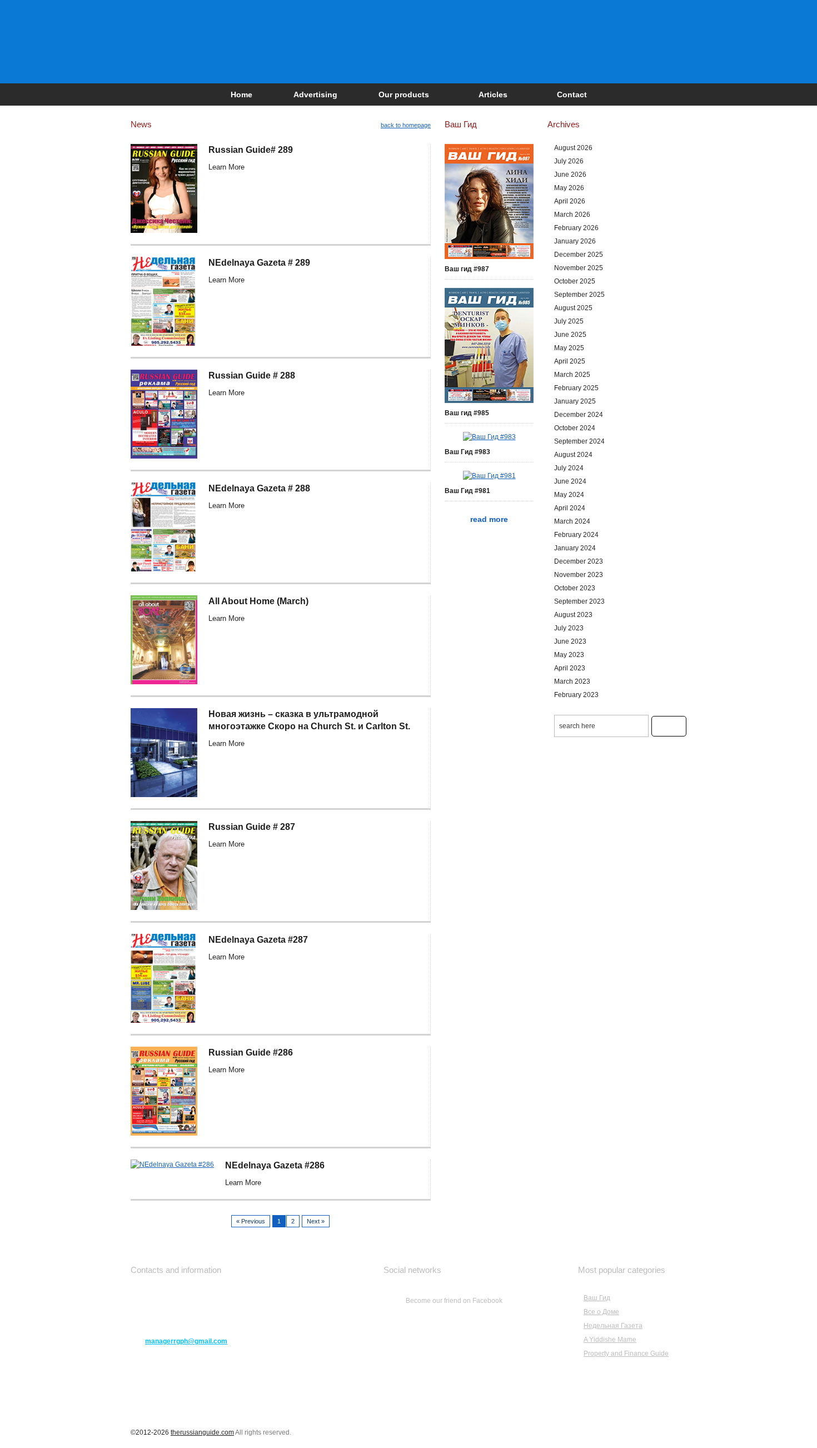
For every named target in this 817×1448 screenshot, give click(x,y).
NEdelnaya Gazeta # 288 (259, 488)
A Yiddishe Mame (610, 1339)
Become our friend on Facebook (454, 1301)
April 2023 (569, 668)
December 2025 (578, 254)
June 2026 (570, 174)
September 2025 (579, 294)
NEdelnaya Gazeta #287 (258, 939)
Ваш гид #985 (467, 413)
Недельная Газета (613, 1326)
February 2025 (576, 388)
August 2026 (573, 148)
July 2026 (569, 161)
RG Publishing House (408, 41)
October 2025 (574, 281)
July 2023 (569, 628)
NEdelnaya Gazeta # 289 (259, 262)
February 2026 (576, 228)
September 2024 (579, 441)
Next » (316, 1221)
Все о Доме (601, 1312)
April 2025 (569, 361)
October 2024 (574, 428)
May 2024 (569, 495)
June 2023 (570, 641)
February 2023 (576, 695)
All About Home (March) (258, 601)
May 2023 (569, 655)
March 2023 (572, 681)
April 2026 (569, 201)
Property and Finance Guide (626, 1353)
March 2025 (572, 375)
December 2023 (578, 561)
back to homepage (406, 125)
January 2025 (575, 401)
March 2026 (572, 214)
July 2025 (569, 321)
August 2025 (573, 308)
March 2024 (572, 521)
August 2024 (573, 455)
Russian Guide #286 (250, 1052)
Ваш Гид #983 (467, 452)
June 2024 (570, 481)
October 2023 (574, 588)
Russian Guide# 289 (250, 150)
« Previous (250, 1221)
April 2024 (569, 508)
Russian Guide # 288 (251, 375)
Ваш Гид (597, 1298)
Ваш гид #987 (467, 269)
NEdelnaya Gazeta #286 (275, 1165)
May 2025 (569, 348)
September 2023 (579, 601)
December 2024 (578, 415)
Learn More (226, 167)
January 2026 (575, 241)
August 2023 (573, 615)
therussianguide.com (202, 1432)
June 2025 (570, 335)
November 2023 (578, 575)
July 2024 (569, 468)
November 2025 (578, 268)
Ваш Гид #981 (467, 491)
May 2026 (569, 188)
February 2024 (576, 535)
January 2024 (575, 548)
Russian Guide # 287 (251, 827)
